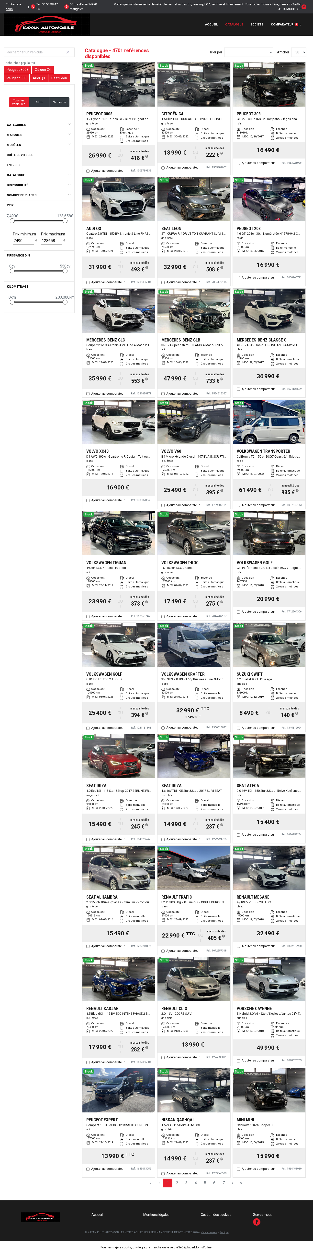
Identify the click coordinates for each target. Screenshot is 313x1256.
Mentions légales (156, 1215)
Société (256, 24)
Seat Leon (59, 78)
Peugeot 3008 (17, 70)
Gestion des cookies (216, 1215)
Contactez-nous (13, 6)
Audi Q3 (39, 78)
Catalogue (234, 24)
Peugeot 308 (16, 78)
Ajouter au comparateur (107, 170)
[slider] (12, 220)
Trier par (215, 52)
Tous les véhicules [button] (18, 102)
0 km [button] (39, 102)
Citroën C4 (43, 70)
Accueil (211, 24)
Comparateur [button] (284, 24)
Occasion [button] (59, 102)
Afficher (283, 52)
